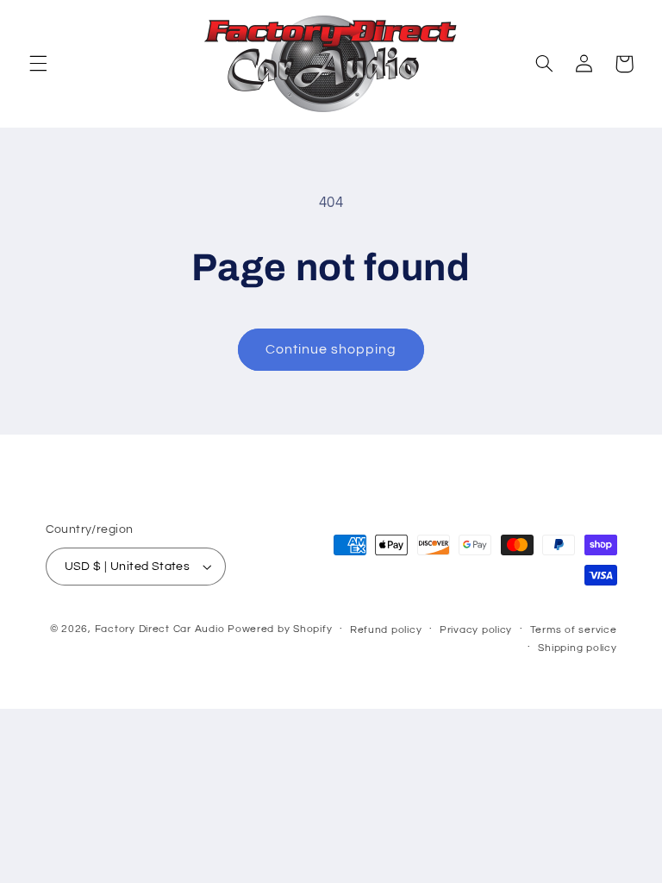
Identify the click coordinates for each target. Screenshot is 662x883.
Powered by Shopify (280, 629)
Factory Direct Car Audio (160, 629)
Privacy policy (476, 630)
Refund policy (386, 630)
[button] (38, 64)
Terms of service (573, 630)
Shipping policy (577, 648)
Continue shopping (331, 349)
